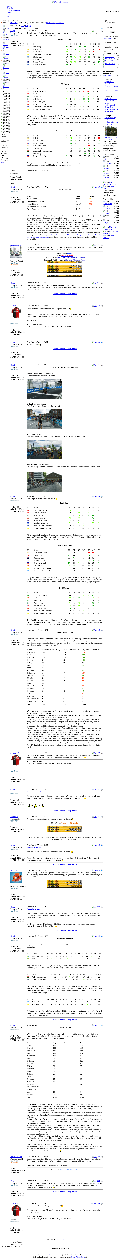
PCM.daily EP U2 (109, 55)
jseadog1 (107, 168)
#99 (99, 1181)
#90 (99, 753)
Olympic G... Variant (109, 83)
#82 (99, 187)
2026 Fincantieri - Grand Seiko (111, 106)
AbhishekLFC (15, 245)
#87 (99, 365)
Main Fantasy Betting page (110, 183)
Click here (107, 38)
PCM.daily (14, 23)
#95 (99, 907)
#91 (99, 789)
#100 (98, 1203)
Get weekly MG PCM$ (110, 232)
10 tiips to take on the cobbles (111, 123)
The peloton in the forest (111, 138)
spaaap (3, 162)
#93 (99, 845)
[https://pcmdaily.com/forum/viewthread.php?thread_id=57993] (64, 829)
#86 (99, 342)
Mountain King (110, 118)
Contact (5, 32)
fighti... (106, 159)
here (110, 49)
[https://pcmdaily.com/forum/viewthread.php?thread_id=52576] (64, 828)
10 (30, 26)
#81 (99, 31)
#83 (99, 245)
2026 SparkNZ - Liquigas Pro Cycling (111, 101)
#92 (99, 817)
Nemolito (13, 870)
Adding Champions (112, 120)
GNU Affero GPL (78, 1257)
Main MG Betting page (110, 228)
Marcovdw (108, 164)
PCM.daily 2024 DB (110, 67)
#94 (99, 870)
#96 (99, 936)
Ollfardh (107, 208)
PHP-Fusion (51, 1255)
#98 (99, 1157)
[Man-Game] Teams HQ (55, 23)
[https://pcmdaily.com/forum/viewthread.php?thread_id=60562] (64, 831)
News (7, 54)
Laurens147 (14, 306)
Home (7, 25)
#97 (99, 1025)
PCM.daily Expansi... (110, 58)
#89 (99, 630)
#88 (99, 496)
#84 (99, 283)
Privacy (8, 34)
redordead (14, 817)
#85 (99, 306)
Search (8, 28)
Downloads (6, 58)
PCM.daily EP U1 (109, 57)
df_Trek (106, 173)
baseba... (107, 178)
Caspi (12, 31)
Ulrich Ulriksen (16, 1157)
